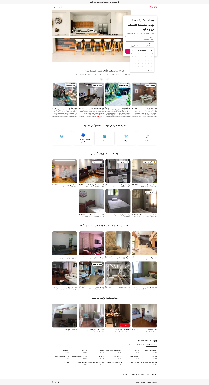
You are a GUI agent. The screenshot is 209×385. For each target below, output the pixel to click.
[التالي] (101, 79)
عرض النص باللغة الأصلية (96, 2)
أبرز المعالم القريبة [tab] (139, 344)
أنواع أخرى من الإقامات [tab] (151, 344)
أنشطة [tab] (130, 344)
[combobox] (140, 40)
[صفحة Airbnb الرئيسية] (153, 6)
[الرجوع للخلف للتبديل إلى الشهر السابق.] (151, 50)
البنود (137, 382)
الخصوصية (143, 382)
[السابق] (107, 79)
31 (145, 70)
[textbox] (147, 46)
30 (148, 70)
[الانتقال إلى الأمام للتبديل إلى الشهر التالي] (132, 50)
